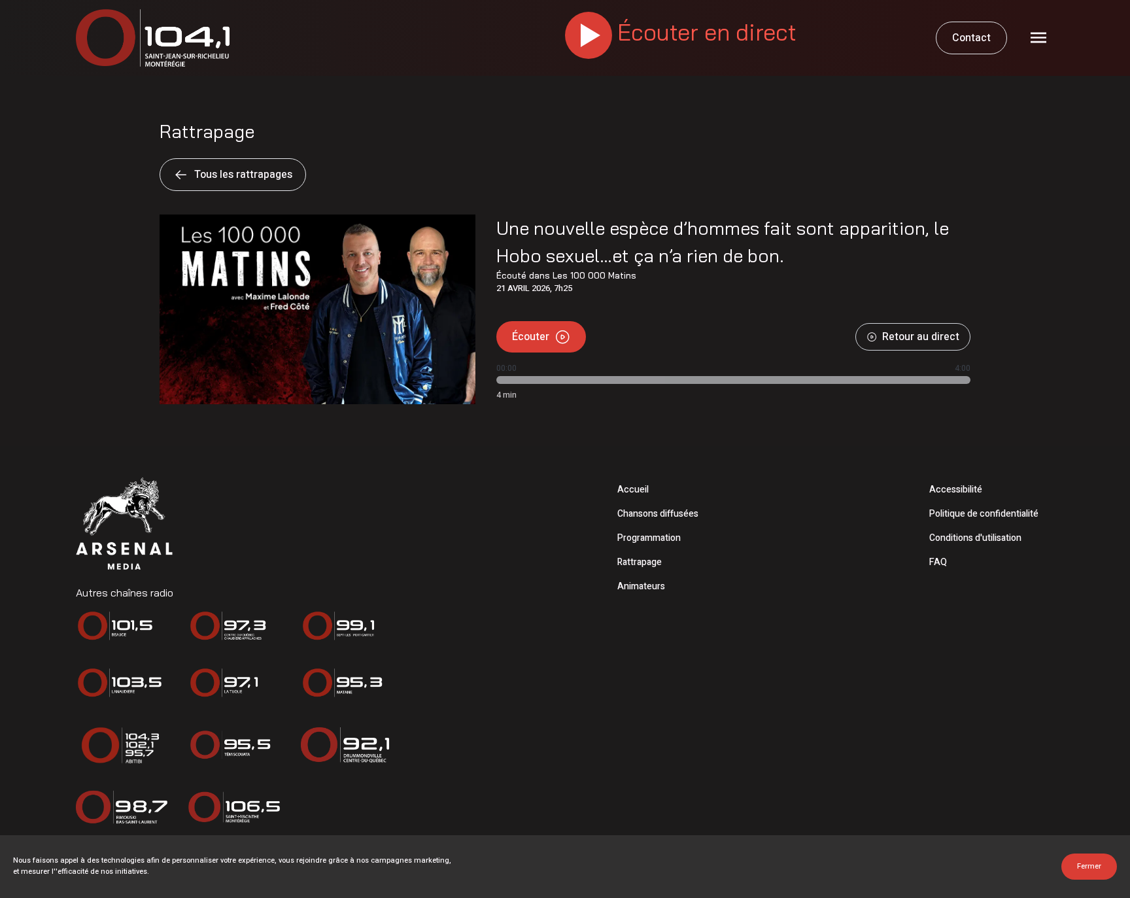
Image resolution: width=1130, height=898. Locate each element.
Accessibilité (955, 489)
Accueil (633, 489)
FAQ (938, 562)
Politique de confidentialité (983, 514)
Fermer (1089, 866)
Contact (971, 38)
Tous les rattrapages (243, 174)
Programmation (649, 538)
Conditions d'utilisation (975, 538)
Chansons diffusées (657, 514)
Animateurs (641, 586)
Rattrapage (639, 562)
